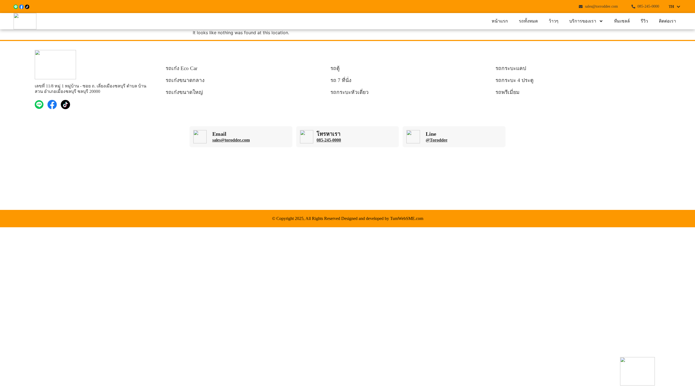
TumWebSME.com (406, 218)
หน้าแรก (500, 21)
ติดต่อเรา (667, 21)
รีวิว (644, 21)
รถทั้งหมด (528, 21)
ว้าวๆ (553, 21)
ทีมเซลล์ (622, 21)
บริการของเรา (582, 21)
